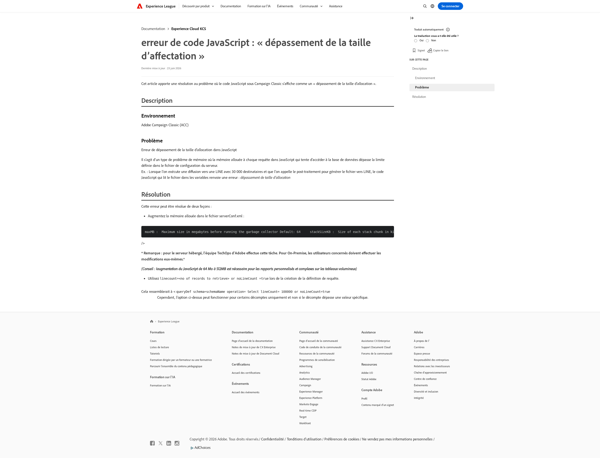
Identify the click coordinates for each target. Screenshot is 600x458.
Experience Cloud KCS (188, 28)
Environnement (425, 78)
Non (433, 40)
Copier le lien (440, 50)
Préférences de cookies (341, 439)
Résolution (419, 97)
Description (419, 68)
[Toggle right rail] (412, 18)
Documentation (153, 28)
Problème (422, 87)
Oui (422, 40)
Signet (421, 50)
